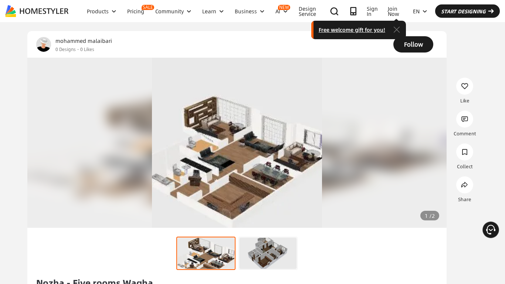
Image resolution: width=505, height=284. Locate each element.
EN (416, 11)
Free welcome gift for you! (352, 29)
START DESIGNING (463, 11)
